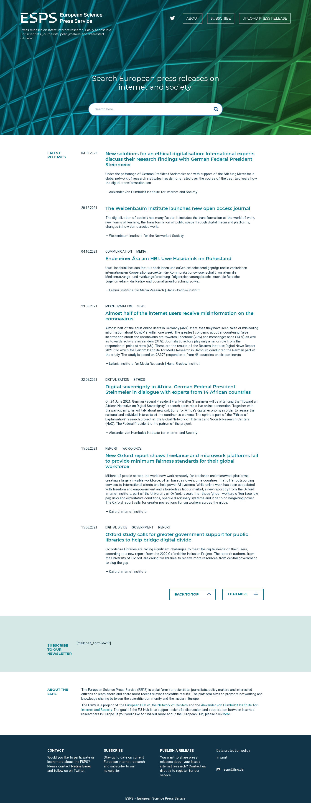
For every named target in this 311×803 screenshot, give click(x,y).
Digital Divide (116, 527)
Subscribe (221, 18)
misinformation (118, 306)
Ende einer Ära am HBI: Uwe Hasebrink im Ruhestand (168, 258)
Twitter (79, 771)
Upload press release (264, 18)
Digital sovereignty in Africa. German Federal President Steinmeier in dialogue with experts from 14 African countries (178, 389)
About (192, 18)
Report (111, 448)
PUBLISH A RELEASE (177, 751)
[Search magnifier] (216, 109)
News (141, 306)
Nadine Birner (81, 766)
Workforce (132, 448)
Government (143, 527)
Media (141, 251)
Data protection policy (233, 751)
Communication (118, 251)
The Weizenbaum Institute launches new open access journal (177, 208)
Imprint (222, 757)
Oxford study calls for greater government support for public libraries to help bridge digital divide (176, 537)
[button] (192, 594)
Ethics (139, 379)
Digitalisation (117, 379)
